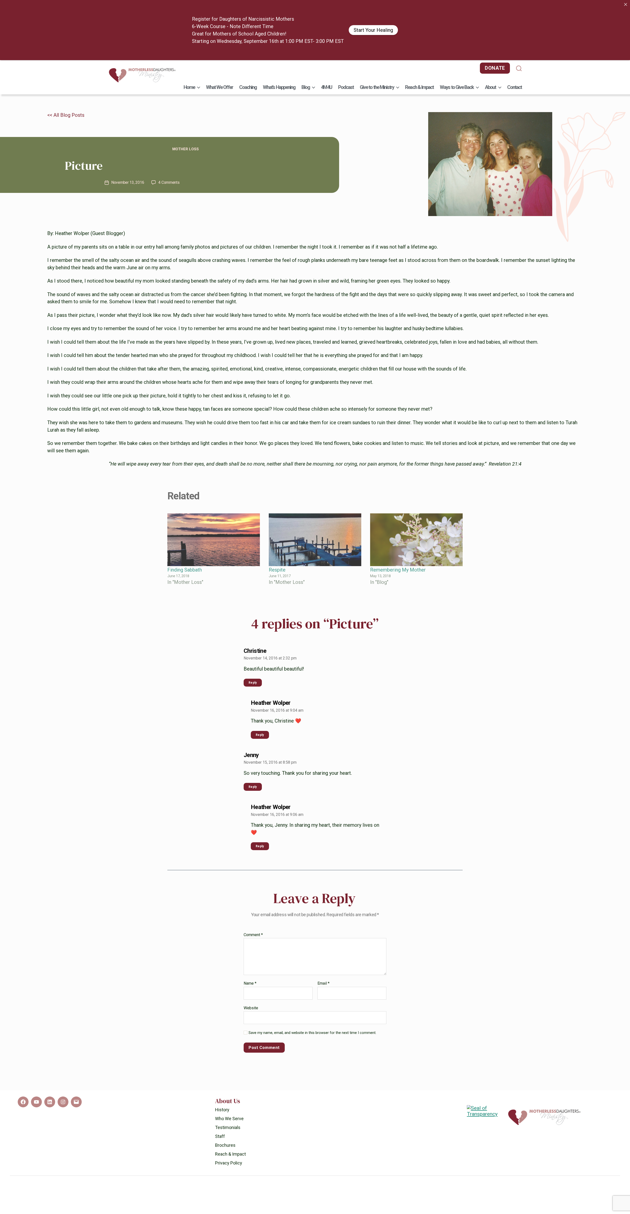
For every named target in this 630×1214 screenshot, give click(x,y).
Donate (495, 48)
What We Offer (219, 67)
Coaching (248, 67)
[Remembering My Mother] (416, 520)
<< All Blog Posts (65, 95)
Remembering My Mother (398, 550)
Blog (305, 67)
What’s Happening (279, 67)
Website (251, 988)
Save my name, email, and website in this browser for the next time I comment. (312, 1013)
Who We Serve (229, 1098)
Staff (220, 1116)
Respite (277, 550)
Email (323, 963)
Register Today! (345, 20)
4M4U (326, 67)
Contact (514, 67)
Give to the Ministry (377, 67)
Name (250, 963)
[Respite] (315, 520)
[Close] (625, 4)
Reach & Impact (419, 67)
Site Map (367, 1190)
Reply (253, 663)
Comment (253, 915)
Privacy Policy (228, 1143)
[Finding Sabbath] (213, 520)
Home (189, 67)
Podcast (346, 67)
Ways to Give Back (457, 67)
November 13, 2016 (127, 162)
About (490, 67)
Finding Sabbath (184, 550)
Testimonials (227, 1107)
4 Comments (168, 162)
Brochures (225, 1125)
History (222, 1090)
